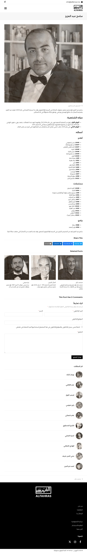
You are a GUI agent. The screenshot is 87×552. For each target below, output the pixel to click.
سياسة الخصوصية (77, 521)
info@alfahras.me (73, 2)
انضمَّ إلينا (80, 510)
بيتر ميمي (26, 282)
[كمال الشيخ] (43, 267)
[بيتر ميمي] (16, 267)
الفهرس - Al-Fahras (72, 550)
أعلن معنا (80, 529)
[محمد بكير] (70, 267)
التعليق (80, 332)
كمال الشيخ (52, 282)
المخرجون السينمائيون (74, 106)
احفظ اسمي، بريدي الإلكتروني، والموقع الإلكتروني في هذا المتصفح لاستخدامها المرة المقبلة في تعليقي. (48, 327)
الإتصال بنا (79, 513)
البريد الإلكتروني (78, 311)
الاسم (41, 311)
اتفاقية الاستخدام (77, 525)
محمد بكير (79, 282)
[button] (5, 8)
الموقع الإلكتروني (77, 319)
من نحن (80, 506)
